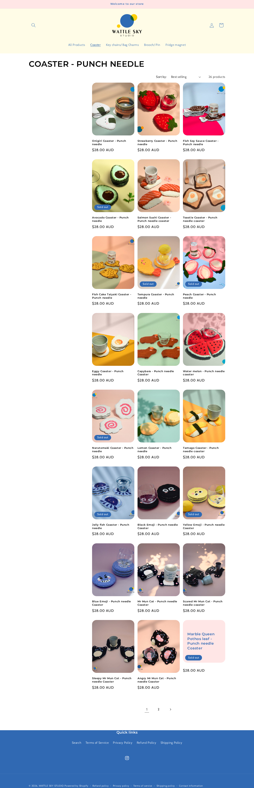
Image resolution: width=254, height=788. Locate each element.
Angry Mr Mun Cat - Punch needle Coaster (157, 680)
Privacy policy (121, 785)
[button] (33, 25)
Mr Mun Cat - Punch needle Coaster (157, 603)
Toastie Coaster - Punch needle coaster (200, 219)
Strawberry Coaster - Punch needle (157, 142)
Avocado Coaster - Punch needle (110, 219)
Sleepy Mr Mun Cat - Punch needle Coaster (112, 680)
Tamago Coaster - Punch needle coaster (201, 449)
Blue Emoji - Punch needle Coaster (111, 603)
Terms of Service (97, 743)
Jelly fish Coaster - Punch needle (110, 526)
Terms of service (142, 785)
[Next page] (170, 709)
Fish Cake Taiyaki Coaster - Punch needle (111, 296)
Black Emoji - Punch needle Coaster (158, 526)
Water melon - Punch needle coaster (204, 373)
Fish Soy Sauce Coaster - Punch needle (200, 142)
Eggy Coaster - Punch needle (108, 373)
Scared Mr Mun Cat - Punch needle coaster (203, 603)
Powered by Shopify (76, 785)
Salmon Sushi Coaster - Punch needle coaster (154, 219)
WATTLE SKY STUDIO (51, 785)
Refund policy (100, 785)
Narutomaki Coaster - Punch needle (113, 449)
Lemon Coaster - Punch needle (155, 449)
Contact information (191, 785)
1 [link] (147, 709)
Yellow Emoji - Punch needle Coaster (204, 526)
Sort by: (161, 77)
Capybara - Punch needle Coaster (156, 373)
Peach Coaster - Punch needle (199, 296)
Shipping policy (166, 785)
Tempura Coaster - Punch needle (156, 296)
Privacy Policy (122, 743)
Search (76, 743)
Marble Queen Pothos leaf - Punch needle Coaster (201, 641)
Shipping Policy (171, 743)
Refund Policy (146, 743)
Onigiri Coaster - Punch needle (109, 142)
